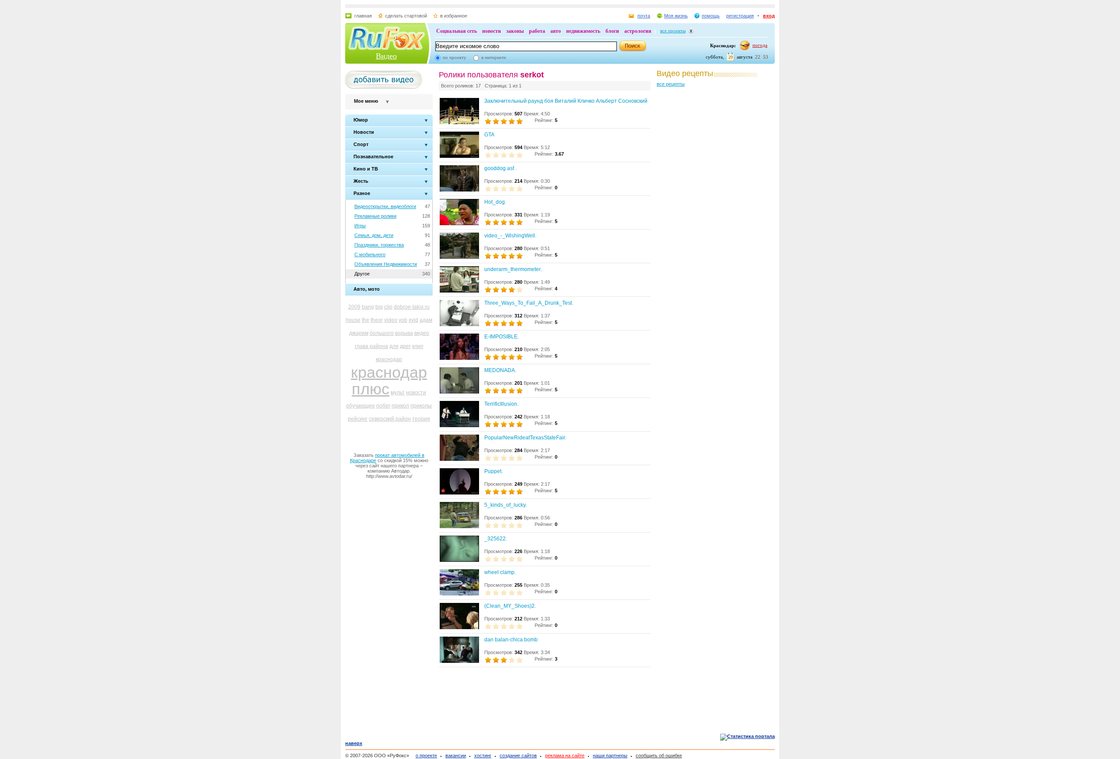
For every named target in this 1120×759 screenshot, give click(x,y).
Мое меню (366, 101)
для (394, 346)
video (390, 320)
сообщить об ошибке (659, 755)
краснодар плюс (389, 380)
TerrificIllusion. (501, 404)
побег (383, 406)
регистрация (740, 15)
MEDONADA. (500, 370)
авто (555, 31)
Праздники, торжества (379, 244)
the (365, 320)
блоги (612, 31)
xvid (413, 320)
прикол (400, 406)
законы (515, 31)
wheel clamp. (500, 572)
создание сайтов (518, 755)
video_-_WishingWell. (510, 236)
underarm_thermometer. (513, 269)
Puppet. (493, 471)
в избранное (453, 15)
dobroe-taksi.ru (412, 307)
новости (491, 31)
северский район (390, 419)
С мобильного (369, 254)
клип (418, 346)
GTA (489, 135)
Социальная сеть (456, 31)
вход (769, 15)
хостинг (482, 755)
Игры (360, 225)
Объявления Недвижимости (385, 264)
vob (403, 320)
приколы (421, 406)
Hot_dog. (495, 202)
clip (388, 307)
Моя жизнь (676, 15)
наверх (353, 743)
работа (537, 31)
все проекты (673, 30)
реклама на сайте (564, 755)
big (379, 307)
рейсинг (358, 419)
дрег (405, 346)
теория (421, 419)
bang (368, 307)
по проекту (454, 57)
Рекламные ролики (375, 216)
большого (382, 333)
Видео (386, 56)
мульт (398, 393)
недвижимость (583, 31)
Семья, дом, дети (373, 235)
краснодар (389, 359)
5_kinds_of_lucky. (505, 505)
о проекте (426, 755)
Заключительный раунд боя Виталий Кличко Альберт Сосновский (566, 101)
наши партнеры (610, 755)
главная (363, 15)
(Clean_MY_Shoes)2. (510, 606)
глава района (371, 346)
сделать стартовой (406, 15)
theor (377, 320)
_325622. (495, 539)
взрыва (404, 333)
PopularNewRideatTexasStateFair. (525, 438)
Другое (362, 273)
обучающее (360, 406)
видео (421, 333)
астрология (637, 31)
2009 (354, 307)
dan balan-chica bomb (511, 640)
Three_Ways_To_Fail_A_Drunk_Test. (528, 303)
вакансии (455, 755)
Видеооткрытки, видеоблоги (385, 206)
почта (643, 15)
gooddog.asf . (500, 168)
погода (759, 45)
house (353, 320)
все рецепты (671, 84)
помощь (711, 15)
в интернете (493, 57)
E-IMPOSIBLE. (501, 337)
